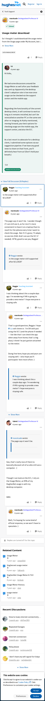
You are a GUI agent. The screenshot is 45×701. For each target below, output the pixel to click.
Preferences (21, 696)
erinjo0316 (21, 561)
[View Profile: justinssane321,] (5, 648)
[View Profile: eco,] (5, 628)
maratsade (14, 18)
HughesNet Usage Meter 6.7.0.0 (20, 575)
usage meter (12, 592)
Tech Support (9, 11)
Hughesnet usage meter (17, 565)
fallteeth (21, 570)
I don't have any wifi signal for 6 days (24, 656)
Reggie (11, 187)
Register (31, 4)
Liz (12, 66)
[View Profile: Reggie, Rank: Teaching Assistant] (5, 189)
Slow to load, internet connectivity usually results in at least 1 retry (24, 617)
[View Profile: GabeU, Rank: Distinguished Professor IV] (8, 422)
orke (19, 598)
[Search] (24, 4)
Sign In (39, 4)
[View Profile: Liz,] (7, 67)
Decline (36, 696)
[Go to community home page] (12, 4)
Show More (9, 46)
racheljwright (26, 660)
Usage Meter (12, 555)
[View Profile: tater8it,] (5, 638)
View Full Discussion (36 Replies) (15, 181)
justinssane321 (26, 650)
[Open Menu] (41, 11)
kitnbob (21, 580)
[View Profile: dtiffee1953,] (5, 618)
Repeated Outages (17, 627)
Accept (36, 690)
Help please (14, 647)
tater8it (23, 640)
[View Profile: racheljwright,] (5, 658)
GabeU (15, 421)
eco (21, 630)
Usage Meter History (15, 585)
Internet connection (17, 637)
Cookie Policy (23, 682)
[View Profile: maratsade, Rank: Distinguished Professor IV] (5, 20)
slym (19, 588)
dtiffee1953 (25, 620)
